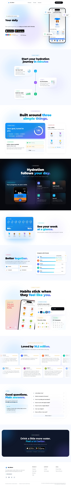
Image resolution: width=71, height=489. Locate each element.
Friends (34, 2)
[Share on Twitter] (6, 477)
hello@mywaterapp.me (11, 402)
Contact (45, 469)
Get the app (46, 471)
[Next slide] (16, 327)
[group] (20, 315)
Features (29, 2)
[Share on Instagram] (12, 477)
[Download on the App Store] (9, 31)
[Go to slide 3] (12, 327)
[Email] (14, 477)
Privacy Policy (58, 469)
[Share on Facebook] (9, 477)
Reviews (39, 2)
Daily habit (34, 471)
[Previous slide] (8, 327)
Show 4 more (48, 415)
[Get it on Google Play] (19, 31)
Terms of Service (59, 471)
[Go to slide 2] (11, 327)
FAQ (33, 475)
